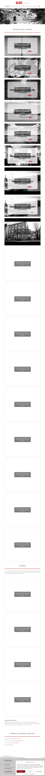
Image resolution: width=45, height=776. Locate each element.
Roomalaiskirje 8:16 (8, 768)
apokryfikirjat (16, 742)
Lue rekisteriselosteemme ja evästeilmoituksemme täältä (14, 773)
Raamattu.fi (10, 744)
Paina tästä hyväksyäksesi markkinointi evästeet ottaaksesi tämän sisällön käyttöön (22, 46)
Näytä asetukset (39, 771)
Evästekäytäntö (26, 773)
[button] (42, 762)
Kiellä (30, 771)
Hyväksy (21, 771)
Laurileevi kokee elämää (18, 740)
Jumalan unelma (17, 738)
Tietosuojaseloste (32, 773)
